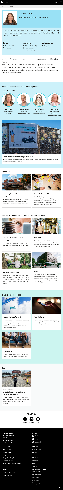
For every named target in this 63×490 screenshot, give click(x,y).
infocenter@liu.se (9, 440)
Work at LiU (35, 466)
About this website (36, 471)
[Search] (56, 2)
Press (33, 463)
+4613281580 (8, 48)
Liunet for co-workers (8, 472)
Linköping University (7, 6)
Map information (7, 449)
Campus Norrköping (8, 458)
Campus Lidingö (7, 460)
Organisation (35, 460)
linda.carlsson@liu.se (10, 46)
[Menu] (60, 2)
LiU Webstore (35, 458)
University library (36, 449)
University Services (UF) (31, 46)
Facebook (37, 436)
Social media (35, 480)
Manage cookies (36, 477)
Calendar (34, 452)
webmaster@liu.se (36, 485)
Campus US (6, 455)
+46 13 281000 (8, 442)
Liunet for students (7, 475)
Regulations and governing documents (12, 463)
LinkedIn (37, 442)
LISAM (5, 478)
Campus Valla (6, 452)
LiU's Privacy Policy (37, 474)
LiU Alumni (35, 455)
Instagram (37, 439)
